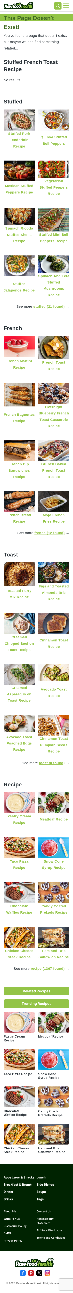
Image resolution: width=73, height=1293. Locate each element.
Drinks (8, 1199)
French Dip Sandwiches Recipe (19, 470)
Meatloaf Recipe (54, 819)
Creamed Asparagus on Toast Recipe (19, 694)
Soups (41, 1192)
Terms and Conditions (51, 1237)
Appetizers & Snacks (19, 1177)
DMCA (8, 1233)
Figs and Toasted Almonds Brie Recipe (54, 592)
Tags (40, 1199)
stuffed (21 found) (49, 306)
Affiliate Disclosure (49, 1230)
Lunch (41, 1177)
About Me (10, 1211)
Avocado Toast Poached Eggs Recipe (19, 743)
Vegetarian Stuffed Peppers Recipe (54, 187)
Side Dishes (45, 1184)
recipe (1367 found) (48, 968)
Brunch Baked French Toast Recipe (53, 470)
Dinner (8, 1192)
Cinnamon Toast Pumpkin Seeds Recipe (54, 745)
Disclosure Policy (15, 1226)
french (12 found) (49, 532)
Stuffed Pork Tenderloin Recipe (19, 140)
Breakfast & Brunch (18, 1184)
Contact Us (44, 1211)
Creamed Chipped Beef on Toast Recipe (19, 643)
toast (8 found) (52, 762)
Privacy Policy (13, 1240)
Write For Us (12, 1218)
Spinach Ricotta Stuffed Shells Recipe (19, 234)
